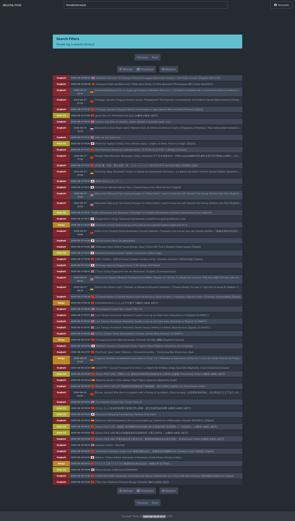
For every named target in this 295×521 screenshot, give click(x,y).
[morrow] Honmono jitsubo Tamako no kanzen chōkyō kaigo (128, 252)
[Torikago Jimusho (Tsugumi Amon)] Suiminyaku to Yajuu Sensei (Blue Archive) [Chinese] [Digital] (149, 109)
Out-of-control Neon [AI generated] (115, 240)
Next (155, 57)
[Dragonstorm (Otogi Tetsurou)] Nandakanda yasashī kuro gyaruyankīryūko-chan (140, 218)
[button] (281, 5)
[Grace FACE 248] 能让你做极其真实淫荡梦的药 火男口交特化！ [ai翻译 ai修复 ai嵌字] (141, 432)
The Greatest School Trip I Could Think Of (119, 309)
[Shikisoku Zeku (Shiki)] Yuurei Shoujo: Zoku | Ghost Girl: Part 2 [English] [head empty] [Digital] (148, 246)
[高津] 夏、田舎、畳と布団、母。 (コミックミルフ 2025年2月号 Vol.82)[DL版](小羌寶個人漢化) (146, 165)
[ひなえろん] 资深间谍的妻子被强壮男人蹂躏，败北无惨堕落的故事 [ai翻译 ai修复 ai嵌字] (143, 408)
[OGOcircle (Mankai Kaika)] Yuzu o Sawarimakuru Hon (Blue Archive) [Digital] (138, 187)
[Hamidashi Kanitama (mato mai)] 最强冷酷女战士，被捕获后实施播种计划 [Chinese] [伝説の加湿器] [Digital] (154, 451)
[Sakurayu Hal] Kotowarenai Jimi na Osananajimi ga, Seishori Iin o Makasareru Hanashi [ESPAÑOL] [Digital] (154, 420)
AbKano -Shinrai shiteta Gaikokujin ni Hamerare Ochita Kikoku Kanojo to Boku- (138, 457)
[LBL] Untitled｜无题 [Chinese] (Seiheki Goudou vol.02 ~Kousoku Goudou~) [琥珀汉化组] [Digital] (149, 259)
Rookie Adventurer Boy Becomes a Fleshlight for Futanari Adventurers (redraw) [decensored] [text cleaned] (152, 212)
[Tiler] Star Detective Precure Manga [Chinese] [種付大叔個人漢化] (132, 481)
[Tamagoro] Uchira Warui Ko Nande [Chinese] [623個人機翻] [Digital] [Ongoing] (140, 339)
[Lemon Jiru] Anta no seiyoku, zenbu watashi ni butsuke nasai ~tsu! (132, 121)
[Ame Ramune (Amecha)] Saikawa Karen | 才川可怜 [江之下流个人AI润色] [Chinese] (141, 149)
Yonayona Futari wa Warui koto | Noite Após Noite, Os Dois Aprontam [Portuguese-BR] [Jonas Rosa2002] (154, 84)
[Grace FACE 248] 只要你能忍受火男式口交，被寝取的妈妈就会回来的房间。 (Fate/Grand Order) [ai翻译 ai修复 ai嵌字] (159, 438)
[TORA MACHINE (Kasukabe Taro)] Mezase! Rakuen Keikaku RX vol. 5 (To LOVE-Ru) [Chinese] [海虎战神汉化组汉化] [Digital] (164, 475)
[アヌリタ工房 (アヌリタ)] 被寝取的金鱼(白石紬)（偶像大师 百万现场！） (134, 463)
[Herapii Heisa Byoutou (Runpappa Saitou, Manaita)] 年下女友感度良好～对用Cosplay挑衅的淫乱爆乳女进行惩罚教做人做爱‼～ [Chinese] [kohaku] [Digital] (179, 155)
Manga (61, 225)
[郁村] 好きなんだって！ (108, 181)
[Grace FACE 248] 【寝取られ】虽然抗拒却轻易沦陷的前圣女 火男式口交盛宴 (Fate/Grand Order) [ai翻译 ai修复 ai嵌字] (160, 373)
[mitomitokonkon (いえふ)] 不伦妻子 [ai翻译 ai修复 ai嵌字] (126, 302)
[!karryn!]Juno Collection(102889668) (116, 469)
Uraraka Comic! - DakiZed (109, 445)
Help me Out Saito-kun (107, 137)
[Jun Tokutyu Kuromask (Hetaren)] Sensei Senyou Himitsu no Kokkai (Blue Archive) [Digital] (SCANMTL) (153, 327)
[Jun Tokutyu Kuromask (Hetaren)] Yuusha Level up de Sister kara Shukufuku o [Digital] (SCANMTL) (151, 321)
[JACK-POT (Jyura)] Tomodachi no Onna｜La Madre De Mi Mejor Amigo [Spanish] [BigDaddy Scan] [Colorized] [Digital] (162, 367)
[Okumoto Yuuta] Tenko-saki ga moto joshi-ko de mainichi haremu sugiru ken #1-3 (141, 224)
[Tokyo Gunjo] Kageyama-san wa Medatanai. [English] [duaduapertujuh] (135, 271)
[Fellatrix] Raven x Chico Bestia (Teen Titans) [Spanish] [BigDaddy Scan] (136, 380)
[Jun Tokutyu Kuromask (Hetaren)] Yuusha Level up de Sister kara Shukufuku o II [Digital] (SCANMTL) (152, 315)
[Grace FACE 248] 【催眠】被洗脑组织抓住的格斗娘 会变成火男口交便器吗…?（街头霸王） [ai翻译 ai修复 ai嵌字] (156, 426)
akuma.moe (12, 5)
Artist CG (61, 115)
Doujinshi (61, 78)
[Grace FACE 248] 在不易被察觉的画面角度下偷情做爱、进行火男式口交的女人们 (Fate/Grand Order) (150, 386)
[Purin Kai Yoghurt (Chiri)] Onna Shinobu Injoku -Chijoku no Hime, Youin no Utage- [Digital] (145, 143)
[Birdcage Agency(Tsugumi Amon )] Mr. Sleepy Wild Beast (127, 265)
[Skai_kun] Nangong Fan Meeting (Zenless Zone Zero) (125, 414)
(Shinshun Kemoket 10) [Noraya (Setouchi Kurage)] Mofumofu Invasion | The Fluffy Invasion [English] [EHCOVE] (158, 77)
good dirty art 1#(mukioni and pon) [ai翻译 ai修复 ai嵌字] (126, 115)
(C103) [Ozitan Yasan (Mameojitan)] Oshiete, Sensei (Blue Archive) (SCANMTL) (139, 333)
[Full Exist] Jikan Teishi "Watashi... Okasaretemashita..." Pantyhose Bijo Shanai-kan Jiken (144, 352)
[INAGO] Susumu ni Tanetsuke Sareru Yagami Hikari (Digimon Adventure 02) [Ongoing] (144, 345)
